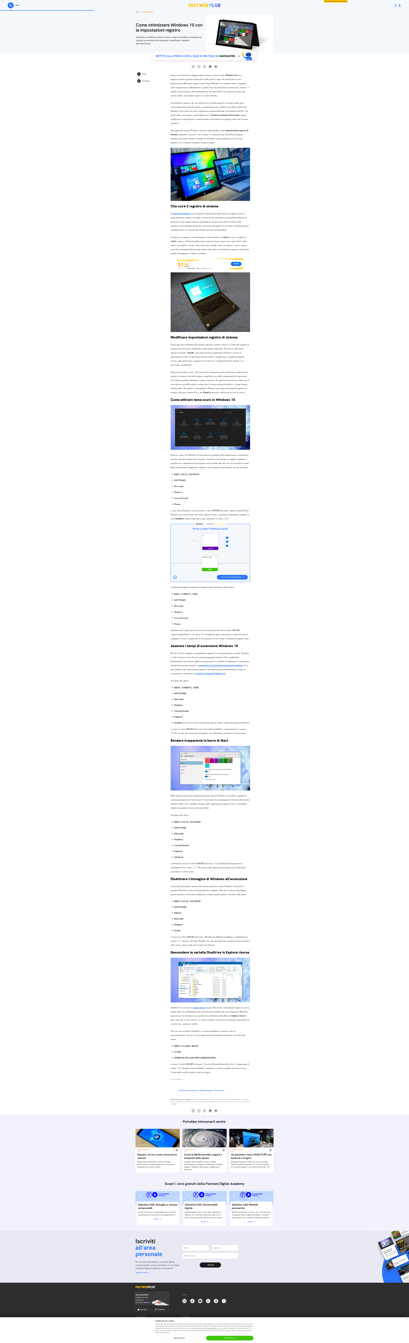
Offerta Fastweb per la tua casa (337, 1)
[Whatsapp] (208, 1301)
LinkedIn (193, 66)
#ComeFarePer (219, 1090)
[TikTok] (192, 1301)
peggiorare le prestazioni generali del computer (221, 665)
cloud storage (199, 1007)
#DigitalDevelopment (206, 1090)
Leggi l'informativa (141, 1273)
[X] (224, 1301)
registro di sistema (181, 213)
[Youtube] (200, 1301)
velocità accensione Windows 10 (210, 673)
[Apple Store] (142, 1309)
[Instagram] (184, 1301)
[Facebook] (216, 1301)
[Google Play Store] (160, 1309)
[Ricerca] (396, 5)
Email (216, 66)
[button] (210, 542)
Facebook (204, 66)
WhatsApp (210, 66)
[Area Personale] (399, 5)
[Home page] (204, 5)
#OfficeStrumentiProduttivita (188, 1090)
